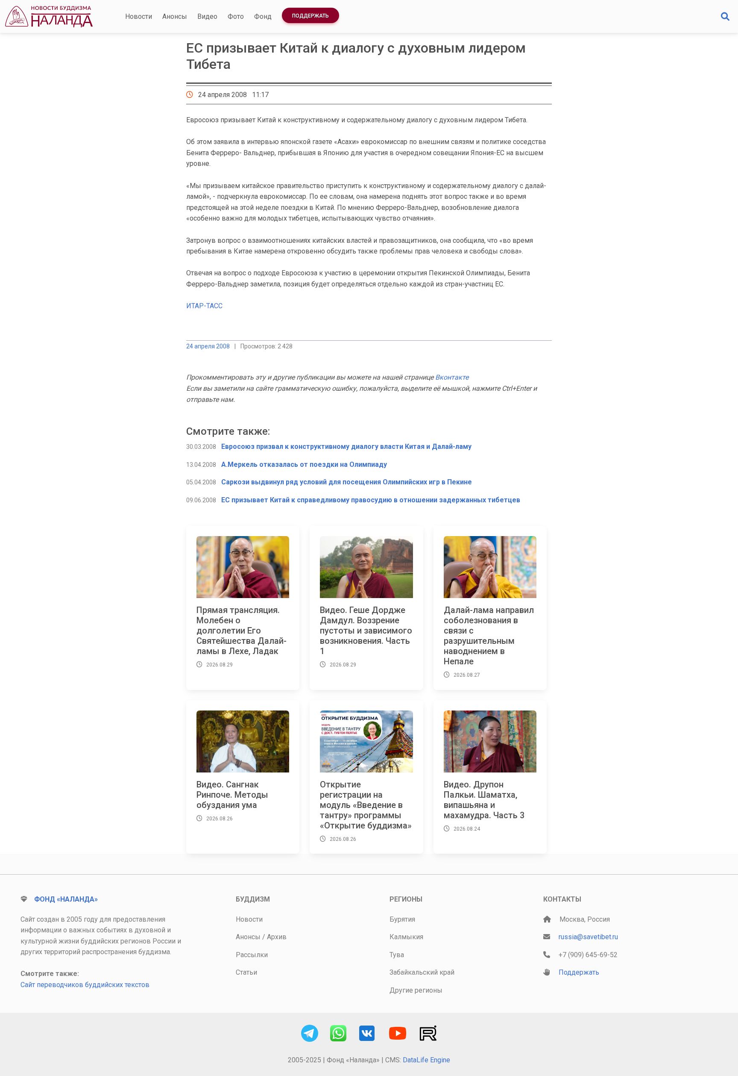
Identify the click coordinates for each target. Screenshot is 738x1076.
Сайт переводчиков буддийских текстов (84, 985)
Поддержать (310, 16)
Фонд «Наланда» (66, 899)
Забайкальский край (422, 972)
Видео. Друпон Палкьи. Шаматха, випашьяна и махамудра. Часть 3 (484, 799)
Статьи (246, 972)
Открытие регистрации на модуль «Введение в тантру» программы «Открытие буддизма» (366, 805)
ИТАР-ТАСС (204, 306)
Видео (207, 16)
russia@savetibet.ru (588, 937)
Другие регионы (416, 990)
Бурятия (402, 919)
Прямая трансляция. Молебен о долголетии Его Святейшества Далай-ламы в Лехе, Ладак (241, 630)
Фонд (263, 16)
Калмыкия (406, 937)
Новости (138, 16)
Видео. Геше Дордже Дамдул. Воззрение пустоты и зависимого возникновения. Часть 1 (366, 630)
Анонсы (174, 16)
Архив (277, 937)
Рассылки (252, 955)
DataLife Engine (426, 1060)
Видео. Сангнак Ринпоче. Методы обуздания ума (232, 794)
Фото (236, 16)
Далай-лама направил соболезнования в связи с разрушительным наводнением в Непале (489, 635)
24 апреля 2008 (208, 346)
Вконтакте (452, 377)
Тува (397, 955)
